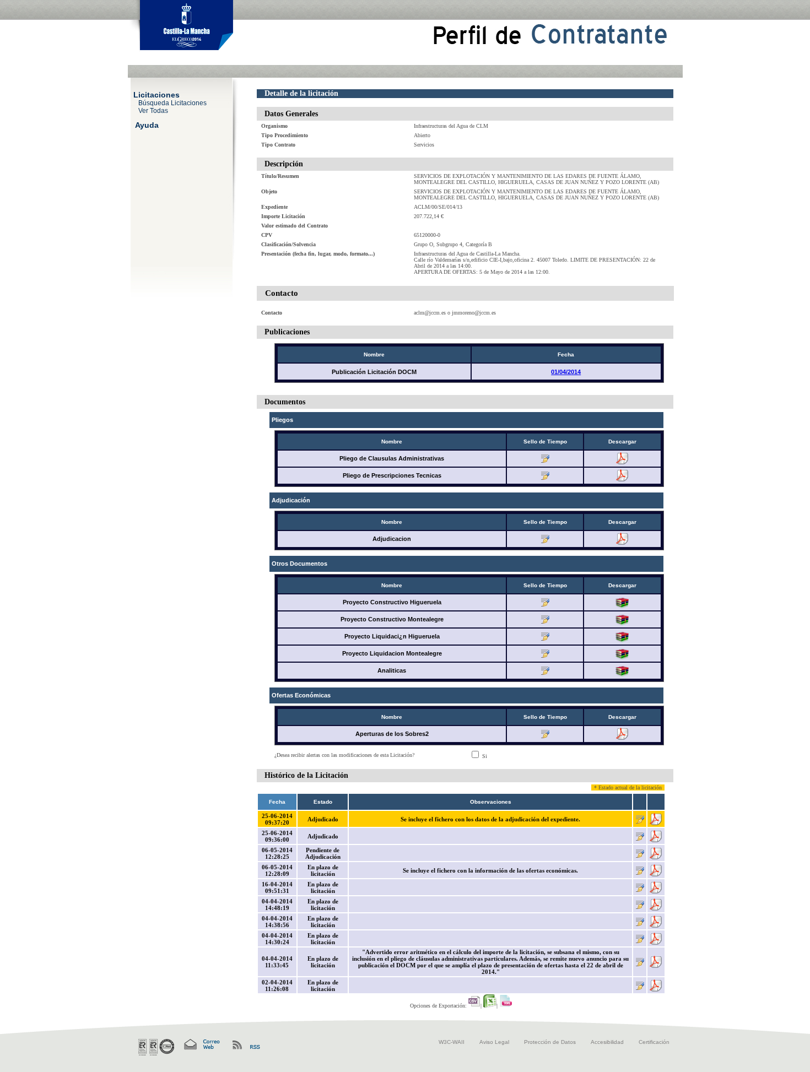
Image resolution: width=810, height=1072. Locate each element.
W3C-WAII (452, 1042)
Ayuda (147, 124)
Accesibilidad (607, 1042)
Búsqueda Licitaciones (172, 102)
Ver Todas (153, 110)
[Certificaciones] (156, 1047)
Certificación (654, 1042)
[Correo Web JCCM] (201, 1045)
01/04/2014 (566, 372)
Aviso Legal (494, 1042)
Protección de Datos (550, 1042)
